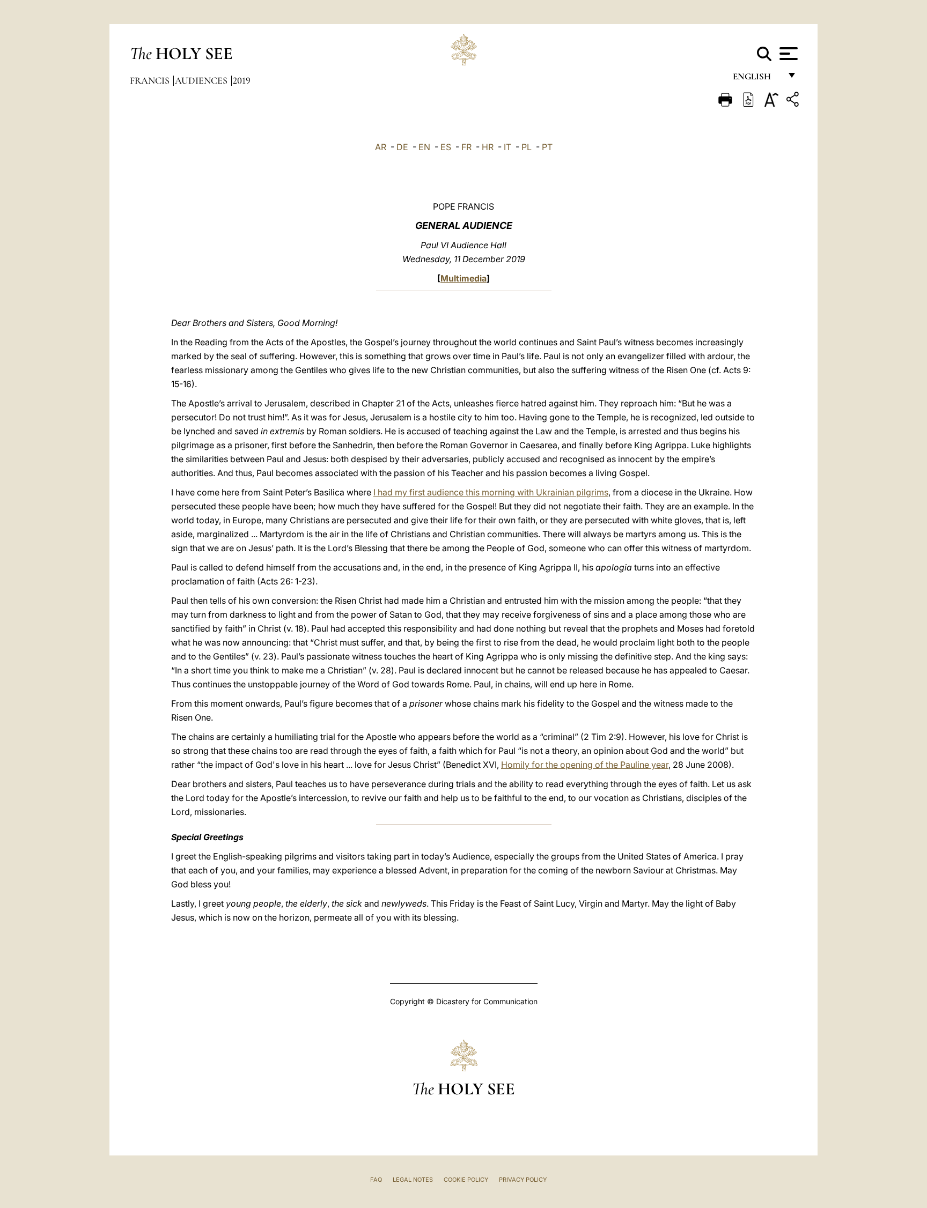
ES (445, 147)
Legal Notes (413, 1179)
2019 (242, 80)
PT (547, 147)
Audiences (202, 80)
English (757, 79)
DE (402, 147)
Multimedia (463, 278)
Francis (151, 80)
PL (526, 147)
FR (466, 147)
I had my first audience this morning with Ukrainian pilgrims (490, 492)
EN (424, 147)
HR (488, 147)
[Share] (793, 101)
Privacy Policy (523, 1179)
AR (380, 147)
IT (507, 147)
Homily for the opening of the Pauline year (584, 764)
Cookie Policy (466, 1179)
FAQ (376, 1179)
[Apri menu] (787, 54)
